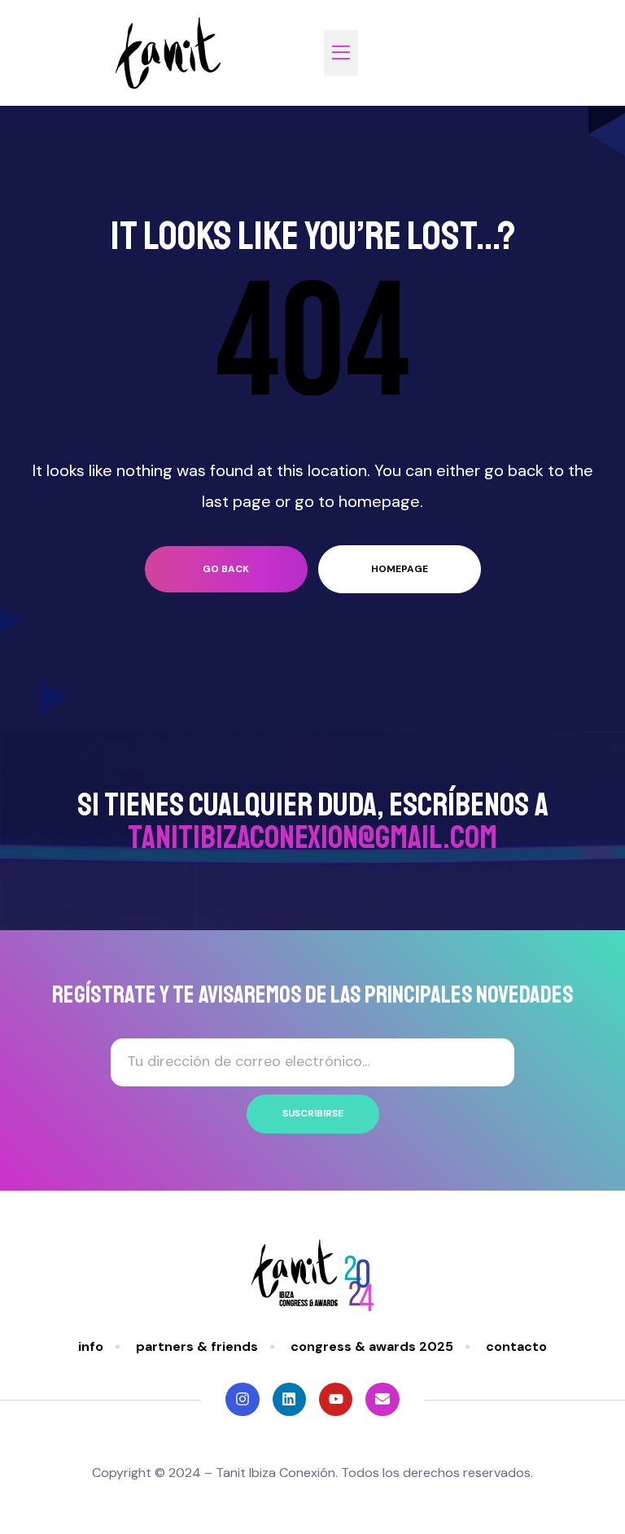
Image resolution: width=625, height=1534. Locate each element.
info (90, 1346)
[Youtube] (335, 1399)
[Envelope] (382, 1399)
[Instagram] (242, 1399)
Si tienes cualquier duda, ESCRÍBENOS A (313, 821)
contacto (516, 1346)
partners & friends (197, 1346)
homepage (399, 568)
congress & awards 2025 (372, 1346)
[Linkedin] (289, 1399)
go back (226, 568)
